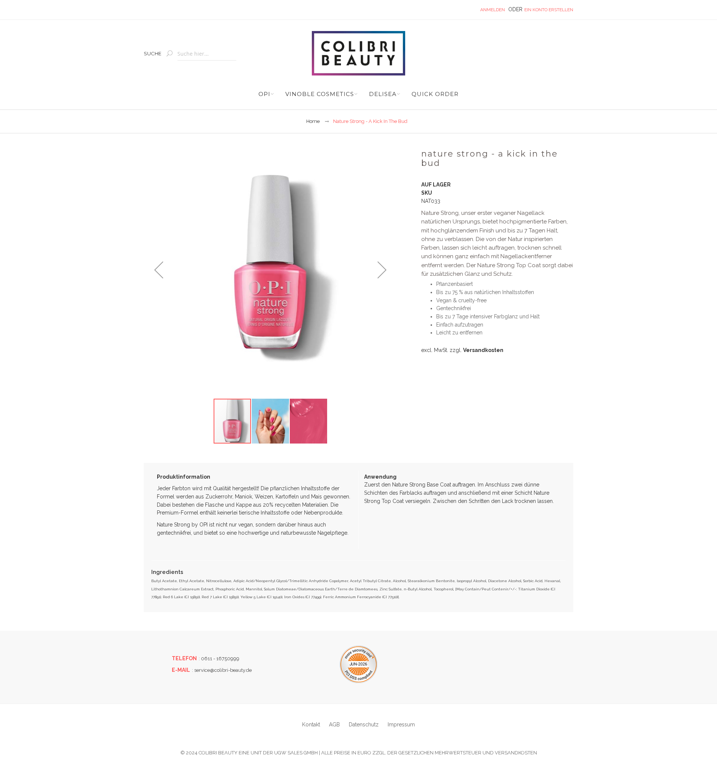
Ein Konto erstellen (548, 9)
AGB (334, 725)
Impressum (401, 725)
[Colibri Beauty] (358, 53)
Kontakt (311, 725)
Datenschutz (364, 725)
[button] (159, 269)
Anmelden (492, 9)
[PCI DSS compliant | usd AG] (358, 664)
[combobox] (206, 54)
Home (313, 121)
